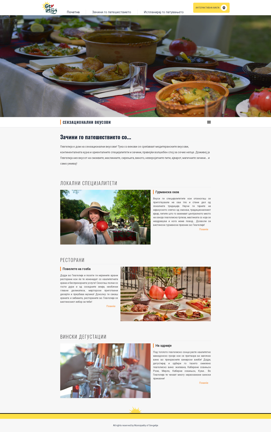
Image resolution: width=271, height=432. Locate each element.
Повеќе (203, 229)
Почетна (73, 12)
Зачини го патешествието (111, 12)
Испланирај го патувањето (164, 12)
